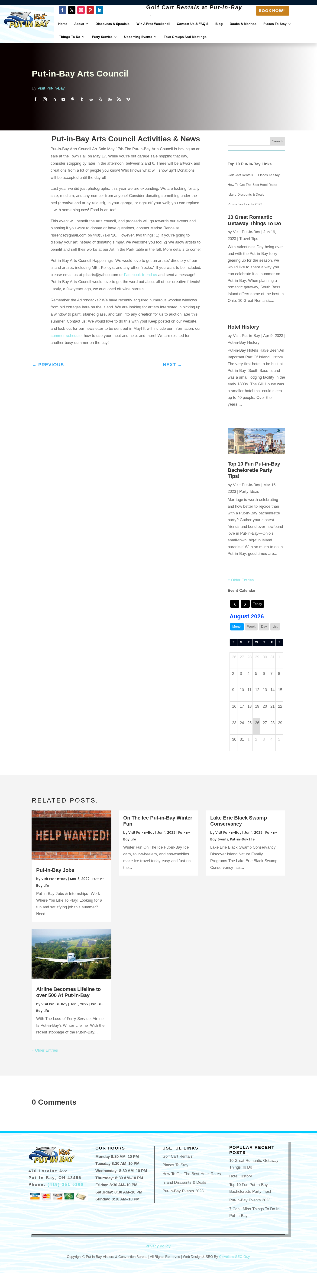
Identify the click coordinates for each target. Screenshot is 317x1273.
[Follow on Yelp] (100, 99)
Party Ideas (249, 491)
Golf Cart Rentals (240, 175)
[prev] (234, 604)
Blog (219, 23)
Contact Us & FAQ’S (192, 23)
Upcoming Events (138, 36)
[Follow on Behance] (109, 99)
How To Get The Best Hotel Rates (252, 185)
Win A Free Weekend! (153, 23)
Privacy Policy (158, 1246)
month (237, 626)
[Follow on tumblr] (82, 99)
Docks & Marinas (243, 23)
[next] (245, 604)
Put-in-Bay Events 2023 (245, 204)
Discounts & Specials (112, 23)
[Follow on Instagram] (81, 10)
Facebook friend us (140, 275)
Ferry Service (102, 36)
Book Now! (272, 10)
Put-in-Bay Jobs (55, 870)
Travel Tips (248, 239)
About (79, 23)
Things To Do (69, 36)
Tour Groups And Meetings (185, 36)
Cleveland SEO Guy (234, 1257)
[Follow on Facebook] (62, 10)
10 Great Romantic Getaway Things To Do (254, 220)
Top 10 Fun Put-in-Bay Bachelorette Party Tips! (254, 470)
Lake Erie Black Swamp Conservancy (238, 821)
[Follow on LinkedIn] (99, 10)
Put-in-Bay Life (242, 839)
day (264, 626)
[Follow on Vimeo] (128, 99)
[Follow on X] (71, 10)
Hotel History (243, 327)
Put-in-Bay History (244, 342)
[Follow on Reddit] (91, 99)
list (275, 626)
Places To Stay (275, 23)
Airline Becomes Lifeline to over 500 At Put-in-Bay (68, 992)
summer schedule (66, 335)
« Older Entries (241, 580)
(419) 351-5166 (66, 1184)
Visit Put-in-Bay (51, 88)
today (257, 604)
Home (62, 23)
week (251, 626)
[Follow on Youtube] (63, 99)
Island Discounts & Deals (246, 194)
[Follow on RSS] (119, 99)
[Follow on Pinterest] (90, 10)
